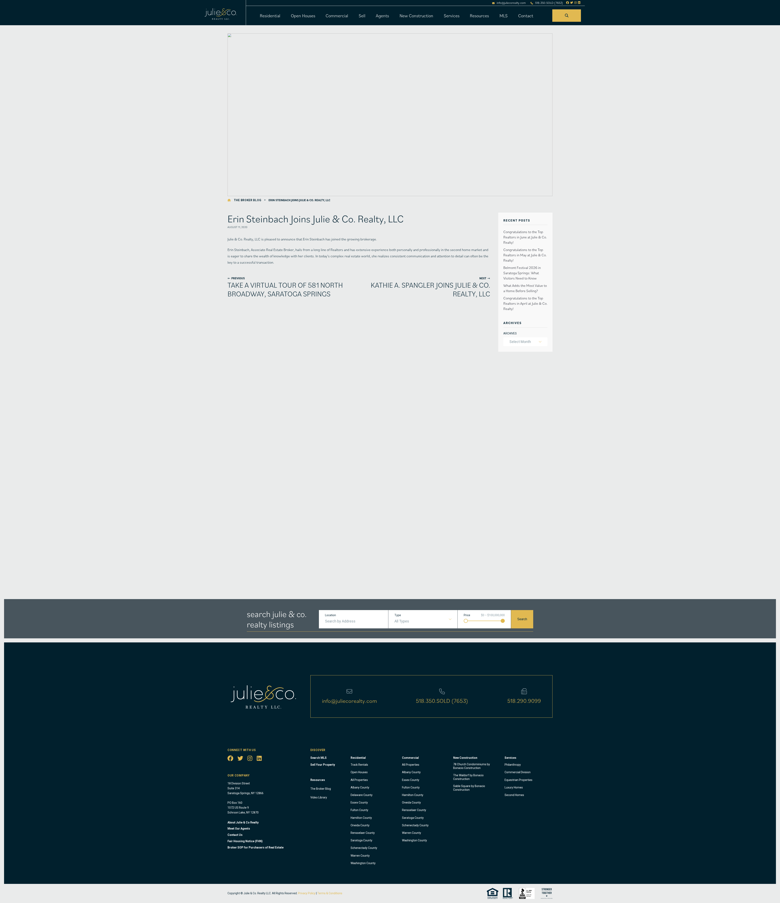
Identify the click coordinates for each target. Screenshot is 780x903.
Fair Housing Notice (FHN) (245, 841)
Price (467, 615)
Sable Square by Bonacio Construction (469, 787)
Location (330, 615)
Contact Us (235, 834)
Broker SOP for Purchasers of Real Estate (256, 847)
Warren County (360, 855)
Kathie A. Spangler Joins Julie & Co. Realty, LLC (430, 289)
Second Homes (514, 795)
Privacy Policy (306, 893)
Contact (525, 16)
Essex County (359, 802)
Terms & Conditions (329, 893)
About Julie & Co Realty (243, 822)
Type (397, 615)
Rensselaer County (363, 832)
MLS (503, 16)
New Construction (416, 16)
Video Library (318, 797)
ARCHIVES (510, 333)
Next (484, 278)
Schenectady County (364, 847)
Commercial (337, 16)
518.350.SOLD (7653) (549, 3)
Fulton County (359, 810)
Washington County (363, 863)
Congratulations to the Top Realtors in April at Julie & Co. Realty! (525, 303)
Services (451, 16)
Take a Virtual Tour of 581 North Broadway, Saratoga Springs (285, 289)
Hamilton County (361, 817)
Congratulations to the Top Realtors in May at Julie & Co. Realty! (525, 255)
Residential (270, 16)
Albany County (360, 787)
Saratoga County (361, 840)
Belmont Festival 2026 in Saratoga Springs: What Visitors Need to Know (522, 273)
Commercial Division (518, 772)
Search (522, 619)
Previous (236, 278)
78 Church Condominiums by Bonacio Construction (471, 766)
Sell (362, 16)
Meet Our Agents (239, 828)
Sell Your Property (322, 764)
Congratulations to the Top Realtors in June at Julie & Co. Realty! (525, 237)
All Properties (359, 780)
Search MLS (318, 757)
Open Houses (303, 16)
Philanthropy (513, 764)
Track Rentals (359, 764)
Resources (479, 16)
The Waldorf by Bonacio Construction (468, 777)
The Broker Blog (247, 200)
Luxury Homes (514, 787)
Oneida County (360, 825)
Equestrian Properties (518, 780)
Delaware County (362, 795)
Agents (382, 16)
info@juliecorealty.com (511, 3)
